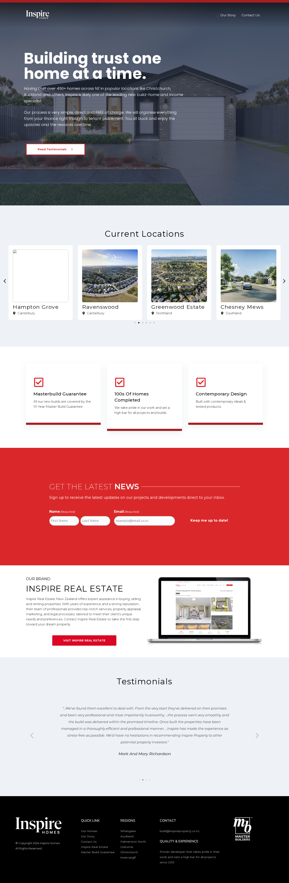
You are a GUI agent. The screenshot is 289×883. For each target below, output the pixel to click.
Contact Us (251, 15)
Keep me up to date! (209, 520)
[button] (4, 281)
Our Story (228, 15)
